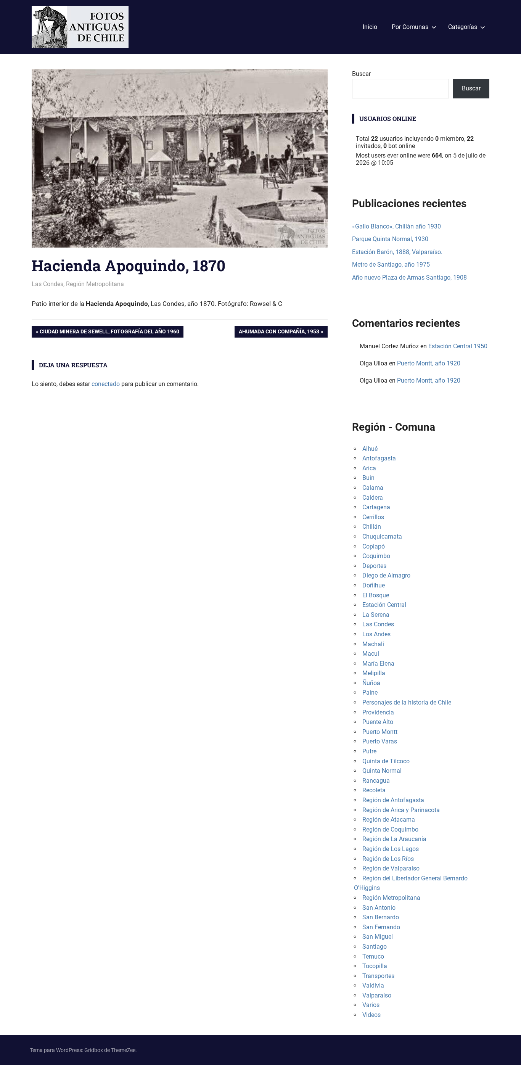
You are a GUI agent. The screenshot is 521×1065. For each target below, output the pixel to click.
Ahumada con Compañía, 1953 (278, 333)
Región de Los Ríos (388, 858)
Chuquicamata (382, 536)
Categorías (462, 27)
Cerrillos (373, 517)
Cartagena (376, 507)
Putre (369, 751)
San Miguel (377, 936)
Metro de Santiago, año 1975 (391, 264)
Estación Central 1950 (457, 346)
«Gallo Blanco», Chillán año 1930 (396, 226)
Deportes (374, 566)
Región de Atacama (388, 819)
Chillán (371, 526)
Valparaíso (376, 995)
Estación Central (384, 604)
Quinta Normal (382, 770)
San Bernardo (380, 917)
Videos (371, 1014)
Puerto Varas (379, 741)
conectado (106, 384)
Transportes (378, 976)
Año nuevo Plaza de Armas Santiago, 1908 (409, 277)
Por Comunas (410, 27)
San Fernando (381, 927)
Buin (368, 477)
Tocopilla (374, 966)
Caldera (372, 497)
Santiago (374, 946)
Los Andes (376, 634)
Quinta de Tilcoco (386, 761)
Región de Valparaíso (391, 868)
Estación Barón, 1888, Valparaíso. (397, 252)
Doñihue (373, 585)
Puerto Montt (379, 731)
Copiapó (373, 546)
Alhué (370, 448)
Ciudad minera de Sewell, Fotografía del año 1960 (109, 333)
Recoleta (374, 790)
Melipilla (373, 673)
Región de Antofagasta (393, 800)
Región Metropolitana (95, 284)
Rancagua (376, 780)
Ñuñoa (371, 683)
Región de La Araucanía (394, 839)
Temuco (373, 956)
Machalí (373, 644)
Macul (370, 653)
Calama (372, 487)
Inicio (370, 27)
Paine (370, 692)
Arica (369, 468)
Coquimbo (376, 556)
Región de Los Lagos (390, 849)
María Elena (378, 663)
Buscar (361, 73)
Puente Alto (377, 722)
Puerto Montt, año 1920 (428, 363)
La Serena (375, 614)
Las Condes (47, 284)
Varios (370, 1005)
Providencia (378, 712)
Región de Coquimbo (390, 829)
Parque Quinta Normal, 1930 (390, 239)
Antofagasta (379, 458)
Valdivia (373, 985)
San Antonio (379, 907)
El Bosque (375, 595)
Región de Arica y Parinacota (401, 810)
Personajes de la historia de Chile (406, 702)
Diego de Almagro (386, 575)
